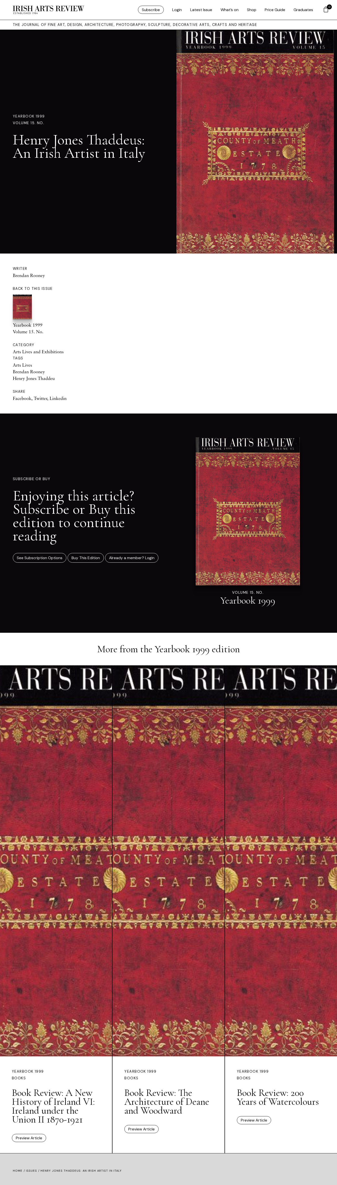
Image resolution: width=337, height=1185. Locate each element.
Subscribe (151, 9)
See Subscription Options (39, 557)
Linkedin (58, 398)
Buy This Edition (86, 557)
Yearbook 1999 (29, 116)
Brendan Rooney (29, 275)
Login (177, 9)
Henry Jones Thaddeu (34, 378)
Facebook (22, 398)
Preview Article (29, 1138)
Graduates (303, 9)
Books (19, 1078)
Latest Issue (201, 9)
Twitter (40, 398)
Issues (31, 1170)
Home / (19, 1170)
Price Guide (275, 9)
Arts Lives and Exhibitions (38, 351)
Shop (251, 9)
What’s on (230, 9)
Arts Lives (22, 365)
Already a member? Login (131, 557)
